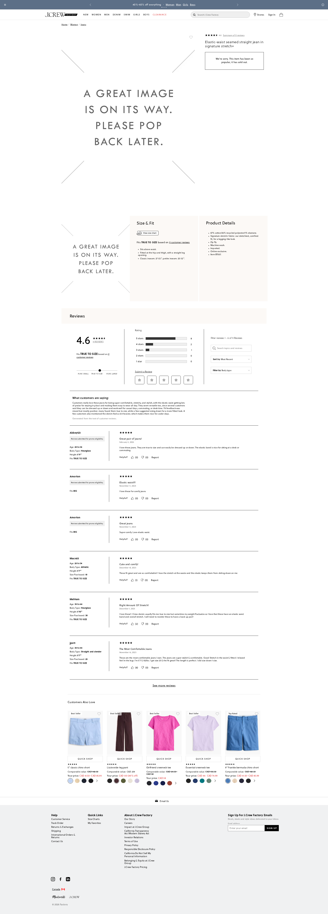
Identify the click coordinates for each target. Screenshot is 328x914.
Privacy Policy (131, 845)
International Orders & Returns (63, 836)
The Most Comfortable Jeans (135, 648)
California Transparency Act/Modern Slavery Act (136, 832)
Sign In (271, 14)
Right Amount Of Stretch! (134, 605)
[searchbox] (231, 348)
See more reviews (164, 685)
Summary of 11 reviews (233, 35)
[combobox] (231, 359)
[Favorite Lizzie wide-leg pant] (138, 714)
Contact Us (57, 841)
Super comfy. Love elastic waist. (134, 532)
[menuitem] (86, 15)
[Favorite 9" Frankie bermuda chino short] (256, 714)
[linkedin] (68, 879)
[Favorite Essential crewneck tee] (217, 714)
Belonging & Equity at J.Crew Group (139, 862)
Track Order (57, 823)
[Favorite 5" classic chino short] (99, 714)
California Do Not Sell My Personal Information (137, 855)
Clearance (160, 14)
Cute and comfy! (128, 564)
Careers (128, 823)
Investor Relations (133, 837)
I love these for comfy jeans (132, 491)
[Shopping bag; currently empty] (281, 14)
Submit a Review (143, 371)
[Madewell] (58, 897)
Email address (234, 823)
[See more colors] (95, 780)
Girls (185, 4)
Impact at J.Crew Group (136, 826)
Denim (117, 14)
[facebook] (60, 879)
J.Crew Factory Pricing (135, 867)
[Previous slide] (90, 4)
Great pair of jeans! (130, 438)
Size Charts (94, 819)
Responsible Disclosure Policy (139, 849)
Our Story (129, 819)
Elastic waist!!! (127, 482)
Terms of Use (131, 841)
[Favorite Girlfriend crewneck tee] (178, 714)
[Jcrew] (74, 897)
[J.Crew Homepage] (61, 14)
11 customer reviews (93, 356)
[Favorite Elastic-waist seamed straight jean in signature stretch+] (191, 37)
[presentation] (211, 35)
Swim (127, 14)
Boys (192, 4)
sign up (272, 828)
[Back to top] (322, 908)
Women (170, 4)
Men (178, 4)
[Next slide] (237, 4)
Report (155, 457)
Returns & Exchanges (62, 826)
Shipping (56, 830)
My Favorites (94, 823)
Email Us (164, 801)
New (86, 14)
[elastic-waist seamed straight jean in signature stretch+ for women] (96, 258)
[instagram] (53, 879)
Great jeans (126, 523)
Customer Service (60, 819)
